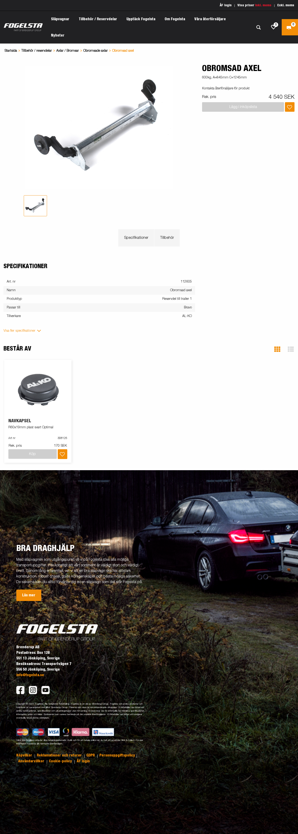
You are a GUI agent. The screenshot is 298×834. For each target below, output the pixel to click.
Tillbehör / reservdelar (36, 50)
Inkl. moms (263, 5)
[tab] (35, 205)
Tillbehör (167, 238)
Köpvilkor (24, 755)
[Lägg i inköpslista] (290, 107)
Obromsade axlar (95, 50)
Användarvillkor (31, 761)
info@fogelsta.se (30, 675)
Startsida (11, 50)
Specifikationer (136, 238)
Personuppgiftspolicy (117, 755)
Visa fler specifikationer (19, 330)
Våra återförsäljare (210, 19)
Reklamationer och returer (60, 755)
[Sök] (258, 27)
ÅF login (226, 5)
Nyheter (57, 35)
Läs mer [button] (28, 595)
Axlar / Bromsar (67, 50)
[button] (277, 349)
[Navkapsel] (38, 389)
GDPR (91, 755)
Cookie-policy (61, 761)
